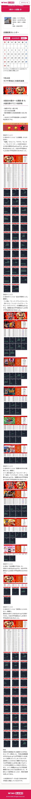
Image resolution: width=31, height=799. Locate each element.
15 (26, 54)
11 (12, 54)
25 (12, 62)
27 (19, 62)
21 (23, 58)
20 (19, 58)
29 (26, 62)
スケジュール (24, 2)
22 (26, 58)
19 (15, 58)
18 (12, 58)
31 (8, 66)
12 (15, 54)
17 (8, 58)
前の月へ (7, 38)
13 (19, 54)
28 (23, 62)
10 (8, 54)
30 (5, 66)
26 (15, 62)
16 (5, 58)
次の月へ (23, 38)
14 (23, 54)
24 (8, 62)
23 (5, 62)
